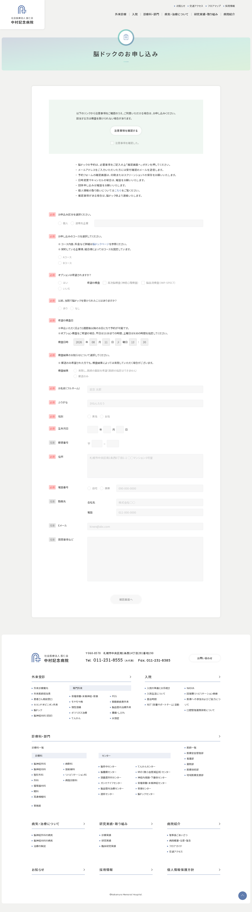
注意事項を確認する (126, 130)
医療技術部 (193, 769)
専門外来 (77, 688)
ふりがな (59, 402)
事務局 (37, 805)
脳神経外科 (40, 763)
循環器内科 (40, 785)
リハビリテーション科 (76, 774)
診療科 (38, 755)
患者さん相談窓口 (43, 699)
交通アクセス (196, 6)
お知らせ (180, 6)
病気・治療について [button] (176, 14)
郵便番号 (59, 442)
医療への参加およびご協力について (202, 701)
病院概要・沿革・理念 (180, 840)
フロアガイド (175, 846)
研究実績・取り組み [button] (206, 14)
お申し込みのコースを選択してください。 (76, 236)
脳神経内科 (40, 769)
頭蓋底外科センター (111, 777)
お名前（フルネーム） (65, 388)
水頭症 (115, 718)
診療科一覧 (38, 747)
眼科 (36, 791)
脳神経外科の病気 (43, 835)
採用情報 (230, 6)
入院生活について (156, 693)
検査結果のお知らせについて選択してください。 (80, 355)
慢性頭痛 (76, 707)
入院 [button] (135, 14)
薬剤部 (190, 764)
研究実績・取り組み (113, 824)
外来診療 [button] (121, 14)
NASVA (190, 688)
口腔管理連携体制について (201, 710)
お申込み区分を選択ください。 (70, 214)
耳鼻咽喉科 (40, 796)
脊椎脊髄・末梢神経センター (152, 783)
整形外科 (38, 774)
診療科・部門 (41, 736)
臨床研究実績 (108, 846)
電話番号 (59, 487)
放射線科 (70, 769)
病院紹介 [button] (229, 14)
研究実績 (106, 840)
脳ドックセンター (146, 794)
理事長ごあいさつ (178, 835)
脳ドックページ (101, 244)
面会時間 (152, 699)
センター (106, 755)
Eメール (58, 525)
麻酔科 (69, 763)
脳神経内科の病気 (43, 840)
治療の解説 (40, 846)
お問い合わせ (204, 658)
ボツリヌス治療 (79, 712)
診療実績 (106, 835)
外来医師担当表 (42, 693)
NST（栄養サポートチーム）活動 (163, 704)
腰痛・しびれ (118, 712)
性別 (56, 416)
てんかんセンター (146, 766)
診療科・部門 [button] (151, 14)
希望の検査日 (61, 320)
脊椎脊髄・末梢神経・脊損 (84, 696)
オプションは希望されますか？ (70, 275)
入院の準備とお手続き (158, 688)
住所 (56, 456)
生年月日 (59, 428)
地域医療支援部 (195, 775)
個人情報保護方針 (180, 870)
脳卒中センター (109, 766)
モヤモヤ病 (77, 701)
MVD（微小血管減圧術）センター (154, 772)
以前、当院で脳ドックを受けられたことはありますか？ (83, 300)
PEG (114, 696)
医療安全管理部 (195, 753)
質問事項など (61, 539)
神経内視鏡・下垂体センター (152, 777)
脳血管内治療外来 (121, 707)
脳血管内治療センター (112, 788)
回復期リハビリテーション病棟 (202, 693)
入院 (148, 677)
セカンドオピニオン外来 (46, 704)
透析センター (107, 794)
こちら (118, 190)
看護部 (190, 758)
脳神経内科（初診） (43, 715)
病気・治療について (46, 824)
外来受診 (38, 677)
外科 (36, 780)
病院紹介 (174, 824)
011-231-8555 (108, 660)
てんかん (76, 718)
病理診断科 (71, 780)
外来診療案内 (41, 688)
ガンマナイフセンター (111, 783)
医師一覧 (191, 747)
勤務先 (58, 501)
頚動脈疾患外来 (120, 701)
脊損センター (144, 788)
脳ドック (38, 710)
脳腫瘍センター (109, 772)
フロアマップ (214, 6)
